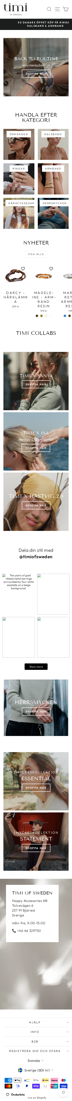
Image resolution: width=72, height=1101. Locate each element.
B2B (35, 1041)
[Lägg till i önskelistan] (23, 268)
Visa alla (36, 254)
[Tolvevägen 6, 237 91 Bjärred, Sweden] (36, 944)
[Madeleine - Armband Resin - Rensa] (50, 315)
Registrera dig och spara (35, 1051)
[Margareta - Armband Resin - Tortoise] (69, 315)
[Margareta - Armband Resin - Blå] (64, 315)
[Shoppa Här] (36, 441)
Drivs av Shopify (36, 1097)
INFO (35, 1032)
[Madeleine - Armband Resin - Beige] (46, 315)
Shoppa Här (36, 73)
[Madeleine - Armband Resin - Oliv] (41, 315)
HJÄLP (35, 1022)
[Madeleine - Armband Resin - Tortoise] (36, 315)
